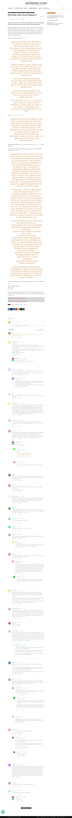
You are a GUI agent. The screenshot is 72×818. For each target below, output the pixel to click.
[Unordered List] (20, 325)
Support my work (18, 8)
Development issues (31, 12)
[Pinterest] (16, 19)
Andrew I (23, 753)
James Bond (22, 646)
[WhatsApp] (19, 19)
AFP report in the (17, 115)
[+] (27, 325)
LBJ (20, 443)
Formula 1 (12, 304)
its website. (17, 150)
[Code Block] (23, 325)
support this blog (17, 298)
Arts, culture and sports (17, 11)
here (34, 29)
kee (21, 562)
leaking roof (17, 304)
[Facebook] (9, 19)
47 (44, 16)
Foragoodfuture (22, 359)
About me (11, 8)
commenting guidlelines (16, 301)
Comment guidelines (33, 8)
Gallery (40, 8)
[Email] (21, 19)
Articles (25, 8)
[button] (63, 8)
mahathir (21, 304)
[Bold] (12, 325)
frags (22, 463)
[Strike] (17, 325)
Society (12, 11)
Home (9, 11)
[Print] (23, 19)
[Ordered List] (18, 325)
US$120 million (37, 144)
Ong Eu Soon (14, 496)
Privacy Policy (46, 8)
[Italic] (14, 325)
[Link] (24, 325)
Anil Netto (17, 358)
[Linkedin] (14, 19)
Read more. (57, 17)
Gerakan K (23, 578)
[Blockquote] (21, 325)
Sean (21, 798)
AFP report (24, 38)
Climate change (23, 12)
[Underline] (15, 325)
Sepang (25, 304)
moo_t (13, 369)
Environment (19, 12)
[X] (11, 19)
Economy (27, 12)
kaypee (21, 543)
